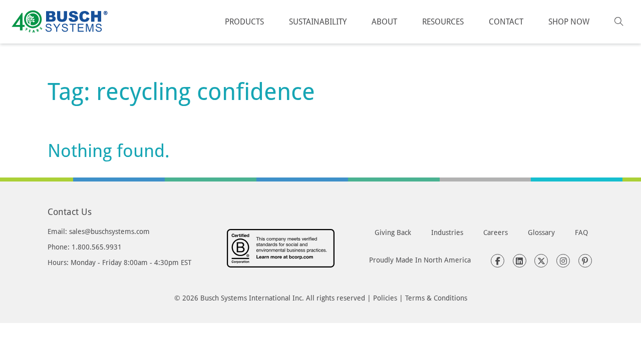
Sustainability (318, 21)
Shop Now (568, 21)
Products (244, 21)
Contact (506, 21)
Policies (385, 297)
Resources (443, 21)
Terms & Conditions (436, 297)
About (384, 21)
